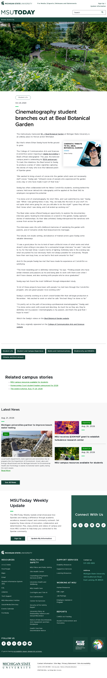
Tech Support (6, 596)
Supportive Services (64, 569)
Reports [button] (62, 612)
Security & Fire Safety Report (38, 606)
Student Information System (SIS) (12, 583)
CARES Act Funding (64, 616)
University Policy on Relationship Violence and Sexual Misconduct (39, 614)
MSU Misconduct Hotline (11, 600)
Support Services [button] (67, 560)
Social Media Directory (10, 604)
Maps (3, 573)
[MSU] (53, 555)
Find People (6, 569)
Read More (5, 470)
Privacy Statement (69, 663)
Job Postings (61, 596)
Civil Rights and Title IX (38, 592)
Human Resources (63, 587)
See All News (10, 482)
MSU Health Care (36, 588)
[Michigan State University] (16, 3)
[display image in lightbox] (82, 153)
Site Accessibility (84, 663)
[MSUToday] (35, 12)
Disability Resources (64, 565)
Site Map (57, 663)
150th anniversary (50, 159)
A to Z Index (6, 565)
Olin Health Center (37, 571)
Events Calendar (8, 609)
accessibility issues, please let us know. (27, 651)
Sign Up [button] (17, 538)
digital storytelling (50, 154)
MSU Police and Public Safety (41, 567)
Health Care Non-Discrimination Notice (38, 629)
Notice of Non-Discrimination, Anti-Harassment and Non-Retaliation (41, 622)
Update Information (98, 6)
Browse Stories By (7, 19)
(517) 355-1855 (46, 667)
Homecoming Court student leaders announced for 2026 (34, 385)
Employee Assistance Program (64, 601)
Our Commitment (36, 597)
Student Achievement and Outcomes (67, 622)
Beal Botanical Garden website (56, 318)
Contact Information (45, 663)
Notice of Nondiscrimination (69, 667)
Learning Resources (64, 573)
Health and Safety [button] (37, 561)
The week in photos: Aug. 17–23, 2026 (26, 389)
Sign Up (101, 3)
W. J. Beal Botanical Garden (52, 134)
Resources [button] (8, 560)
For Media (41, 3)
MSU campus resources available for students (29, 382)
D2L (3, 588)
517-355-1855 (89, 563)
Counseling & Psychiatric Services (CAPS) (39, 577)
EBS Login (60, 592)
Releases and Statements (66, 3)
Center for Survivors (37, 601)
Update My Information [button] (41, 538)
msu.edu (56, 667)
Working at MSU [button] (66, 583)
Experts (50, 3)
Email (4, 577)
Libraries (5, 592)
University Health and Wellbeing (38, 583)
